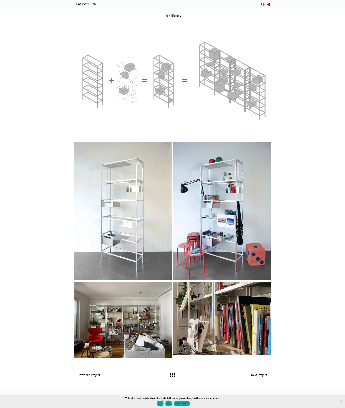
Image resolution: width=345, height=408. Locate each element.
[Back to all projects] (172, 374)
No (169, 403)
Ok (160, 403)
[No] (340, 401)
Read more (182, 403)
